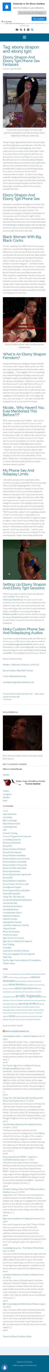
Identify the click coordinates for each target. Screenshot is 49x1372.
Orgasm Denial (9, 928)
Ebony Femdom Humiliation (14, 855)
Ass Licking (7, 817)
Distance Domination (12, 842)
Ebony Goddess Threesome (15, 865)
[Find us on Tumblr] (24, 29)
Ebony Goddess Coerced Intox (16, 858)
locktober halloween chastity (24, 1010)
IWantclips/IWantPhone (13, 599)
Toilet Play (7, 957)
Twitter (6, 791)
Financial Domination (12, 893)
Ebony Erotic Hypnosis (12, 852)
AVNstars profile (10, 614)
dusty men (19, 981)
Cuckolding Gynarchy (12, 839)
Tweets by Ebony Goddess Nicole (17, 1336)
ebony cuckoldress (28, 981)
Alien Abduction (9, 814)
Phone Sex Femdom (11, 931)
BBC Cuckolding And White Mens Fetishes (21, 1304)
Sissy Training (8, 944)
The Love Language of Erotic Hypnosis (19, 954)
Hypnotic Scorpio (10, 919)
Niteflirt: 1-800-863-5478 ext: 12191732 (21, 664)
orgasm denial (7, 1013)
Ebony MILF (8, 877)
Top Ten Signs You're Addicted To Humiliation (22, 960)
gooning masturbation (12, 1004)
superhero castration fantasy (30, 1016)
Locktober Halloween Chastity (16, 925)
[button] (24, 37)
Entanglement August (12, 887)
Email (5, 800)
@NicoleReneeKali (18, 676)
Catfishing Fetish (10, 827)
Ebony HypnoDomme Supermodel (17, 874)
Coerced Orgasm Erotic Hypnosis (17, 836)
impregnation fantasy (9, 1010)
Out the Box (28, 1362)
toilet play (24, 444)
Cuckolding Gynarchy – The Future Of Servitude (23, 1248)
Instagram (7, 794)
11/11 (5, 974)
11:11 (5, 811)
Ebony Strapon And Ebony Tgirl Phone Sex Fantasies (21, 61)
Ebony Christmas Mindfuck (14, 849)
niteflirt (11, 597)
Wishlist (6, 797)
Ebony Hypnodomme (11, 871)
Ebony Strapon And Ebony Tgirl (21, 694)
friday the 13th (14, 1000)
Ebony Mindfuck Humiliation (14, 881)
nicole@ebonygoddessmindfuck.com (20, 644)
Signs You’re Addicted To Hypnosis (17, 1218)
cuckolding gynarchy (24, 977)
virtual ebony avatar (19, 617)
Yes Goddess (39, 18)
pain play (13, 1013)
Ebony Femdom (36, 160)
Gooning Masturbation (12, 906)
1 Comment (7, 699)
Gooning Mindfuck (10, 909)
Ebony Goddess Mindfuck (17, 1031)
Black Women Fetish (11, 823)
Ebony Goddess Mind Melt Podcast (18, 670)
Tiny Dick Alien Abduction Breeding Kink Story (22, 1124)
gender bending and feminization (29, 1000)
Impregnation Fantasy (12, 922)
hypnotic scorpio (34, 1007)
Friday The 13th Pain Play (14, 897)
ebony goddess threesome (33, 985)
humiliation (25, 1007)
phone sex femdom (22, 1013)
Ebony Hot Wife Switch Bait (14, 868)
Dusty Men (7, 846)
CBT (5, 830)
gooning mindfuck (29, 1003)
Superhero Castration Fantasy (16, 950)
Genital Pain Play (10, 903)
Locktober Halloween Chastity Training (19, 1274)
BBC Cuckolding (9, 820)
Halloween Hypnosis (11, 916)
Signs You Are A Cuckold (13, 938)
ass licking (23, 974)
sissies (12, 1015)
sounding (18, 1016)
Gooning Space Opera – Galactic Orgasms (20, 1036)
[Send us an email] (17, 29)
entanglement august (9, 997)
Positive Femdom (10, 935)
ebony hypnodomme (26, 988)
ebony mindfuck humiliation (33, 992)
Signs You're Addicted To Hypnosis (17, 941)
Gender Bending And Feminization (17, 900)
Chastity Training (10, 833)
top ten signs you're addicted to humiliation (28, 1019)
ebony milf (21, 992)
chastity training (13, 977)
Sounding (7, 947)
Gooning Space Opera (12, 912)
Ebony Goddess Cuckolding (14, 862)
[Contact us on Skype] (21, 29)
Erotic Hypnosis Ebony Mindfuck (16, 890)
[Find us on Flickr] (28, 29)
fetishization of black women (18, 225)
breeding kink (41, 974)
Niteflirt (6, 775)
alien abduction (15, 974)
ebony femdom (17, 984)
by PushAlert (8, 21)
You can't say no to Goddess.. (32, 12)
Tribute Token (9, 963)
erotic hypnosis (24, 148)
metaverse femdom (38, 1010)
